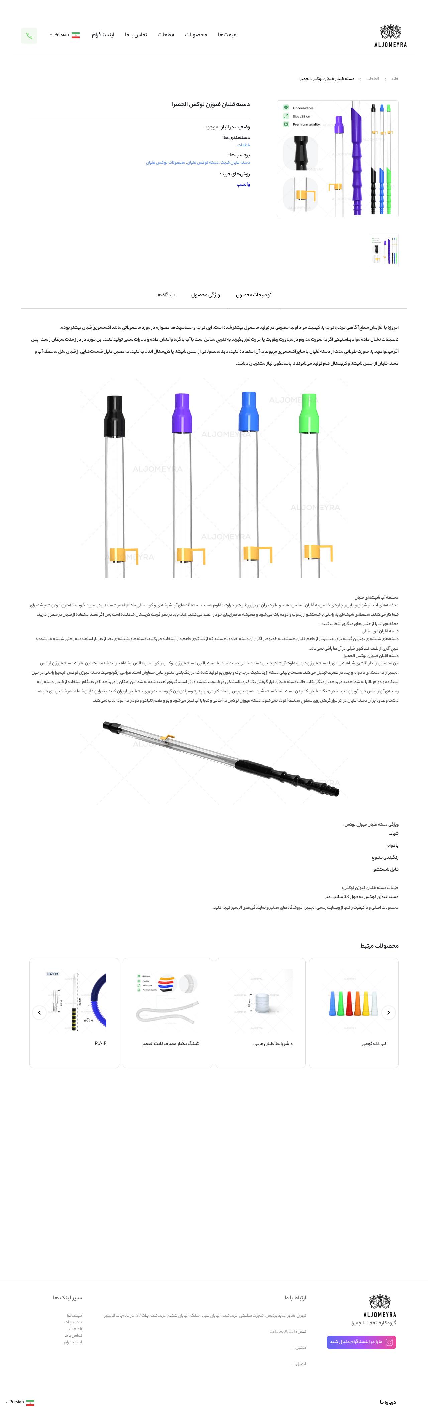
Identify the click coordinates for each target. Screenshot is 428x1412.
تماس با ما (136, 35)
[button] (388, 1012)
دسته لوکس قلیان (203, 162)
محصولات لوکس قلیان (165, 162)
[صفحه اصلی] (390, 35)
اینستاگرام (103, 35)
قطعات (166, 35)
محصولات (196, 35)
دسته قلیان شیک (235, 162)
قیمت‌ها (227, 35)
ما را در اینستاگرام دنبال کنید (356, 1342)
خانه (395, 79)
